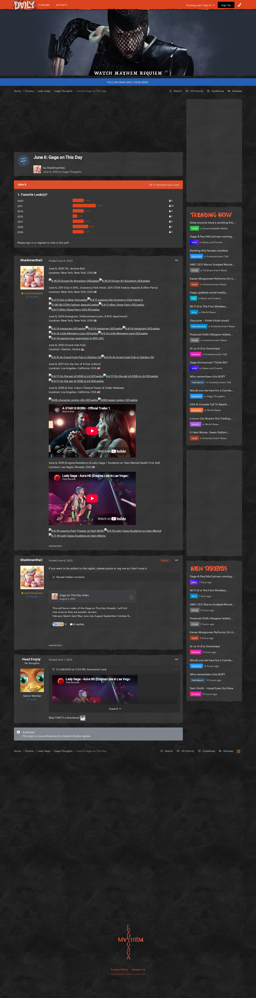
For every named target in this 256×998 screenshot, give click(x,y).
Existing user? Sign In (199, 5)
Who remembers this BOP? (207, 376)
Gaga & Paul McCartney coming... (212, 236)
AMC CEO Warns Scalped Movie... (212, 264)
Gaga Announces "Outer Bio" (209, 362)
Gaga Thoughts (71, 171)
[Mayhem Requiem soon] (128, 42)
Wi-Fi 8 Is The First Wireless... (209, 306)
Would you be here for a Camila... (212, 390)
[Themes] (239, 5)
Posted (61, 260)
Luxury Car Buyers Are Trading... (211, 418)
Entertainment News (215, 270)
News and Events (212, 242)
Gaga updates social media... (209, 292)
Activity (62, 5)
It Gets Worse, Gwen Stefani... (209, 432)
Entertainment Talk (218, 256)
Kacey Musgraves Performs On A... (213, 278)
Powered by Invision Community (128, 973)
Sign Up (226, 5)
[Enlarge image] (74, 279)
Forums (44, 5)
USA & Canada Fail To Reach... (210, 404)
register (41, 242)
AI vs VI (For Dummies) (205, 348)
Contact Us (138, 969)
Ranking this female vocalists (209, 250)
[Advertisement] (98, 122)
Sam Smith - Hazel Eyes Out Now (211, 688)
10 (172, 205)
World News (209, 312)
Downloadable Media (215, 228)
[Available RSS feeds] (238, 750)
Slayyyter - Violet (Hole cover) (209, 320)
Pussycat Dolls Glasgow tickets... (211, 334)
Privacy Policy (119, 969)
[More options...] (176, 260)
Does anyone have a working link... (213, 222)
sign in (30, 242)
